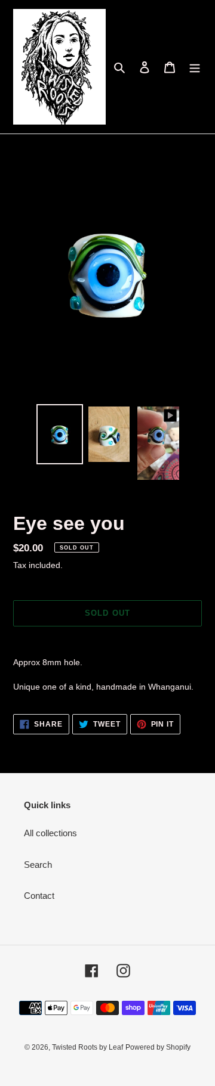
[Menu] (194, 67)
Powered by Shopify (158, 1047)
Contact (39, 895)
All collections (50, 833)
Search (38, 865)
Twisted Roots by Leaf (87, 1047)
